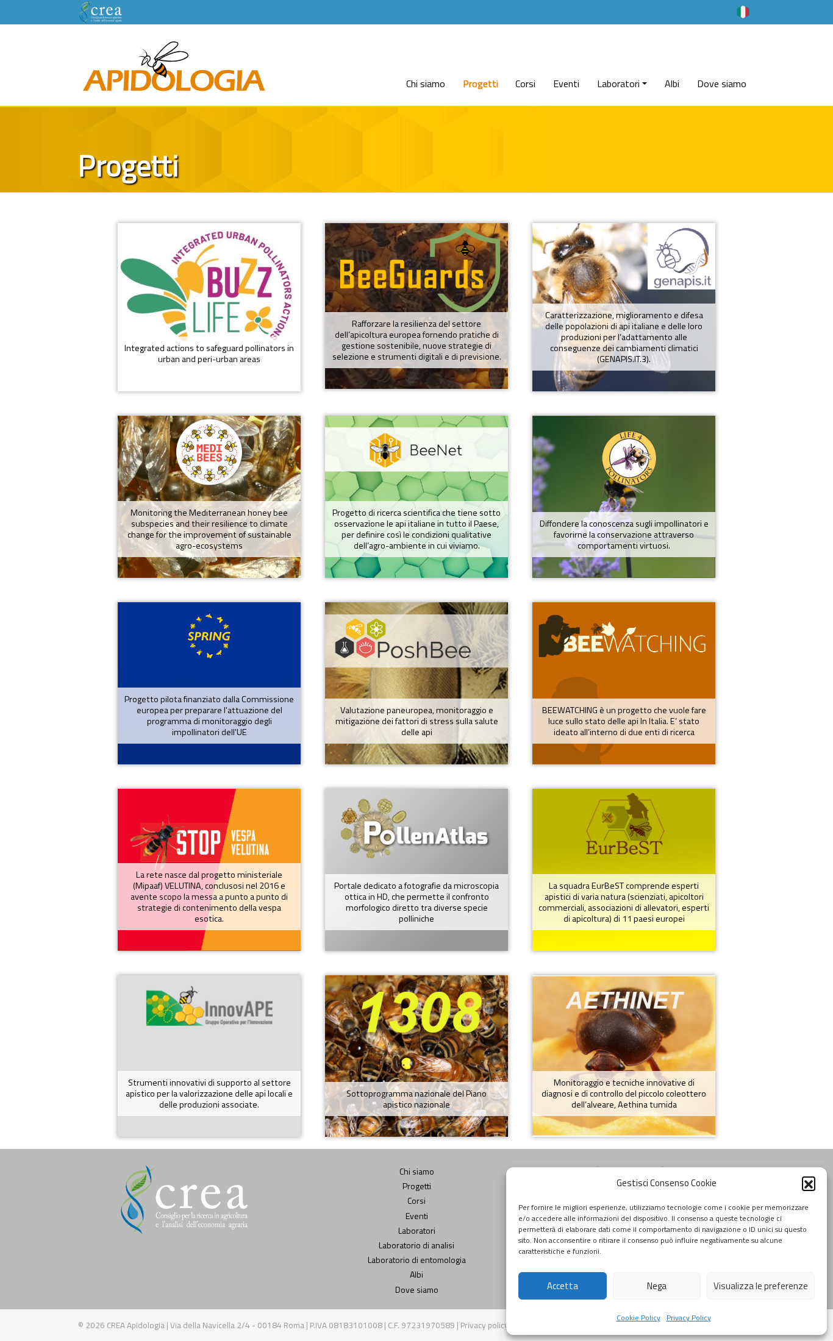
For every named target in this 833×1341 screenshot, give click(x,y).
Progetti (480, 83)
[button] (809, 1183)
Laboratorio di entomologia (417, 1259)
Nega (657, 1286)
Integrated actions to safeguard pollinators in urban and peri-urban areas (209, 354)
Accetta (562, 1286)
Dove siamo (721, 83)
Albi (672, 83)
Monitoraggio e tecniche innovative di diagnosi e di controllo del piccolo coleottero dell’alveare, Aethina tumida (624, 1093)
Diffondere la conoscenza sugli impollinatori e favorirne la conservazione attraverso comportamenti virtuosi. (624, 534)
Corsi (525, 83)
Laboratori (618, 83)
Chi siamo (425, 83)
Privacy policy (485, 1325)
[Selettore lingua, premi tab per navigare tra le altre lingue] (743, 11)
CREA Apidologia (136, 1325)
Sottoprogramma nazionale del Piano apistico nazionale (416, 1099)
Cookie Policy (638, 1317)
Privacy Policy (689, 1317)
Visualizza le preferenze (760, 1286)
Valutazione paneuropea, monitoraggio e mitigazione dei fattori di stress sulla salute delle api (416, 721)
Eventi (566, 83)
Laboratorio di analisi (416, 1245)
